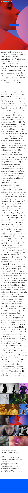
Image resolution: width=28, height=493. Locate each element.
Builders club (6, 2)
